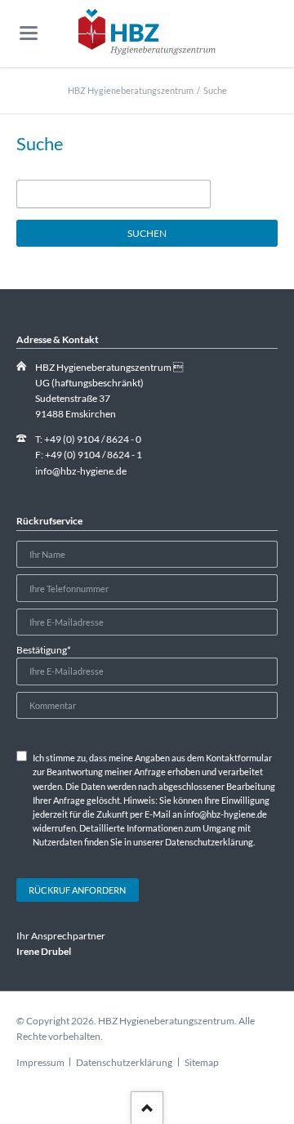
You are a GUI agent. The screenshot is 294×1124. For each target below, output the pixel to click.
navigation (29, 33)
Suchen (147, 233)
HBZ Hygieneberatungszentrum (131, 90)
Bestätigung (43, 649)
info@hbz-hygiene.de (81, 471)
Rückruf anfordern (77, 890)
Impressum (40, 1062)
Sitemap (202, 1062)
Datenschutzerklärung (124, 1062)
